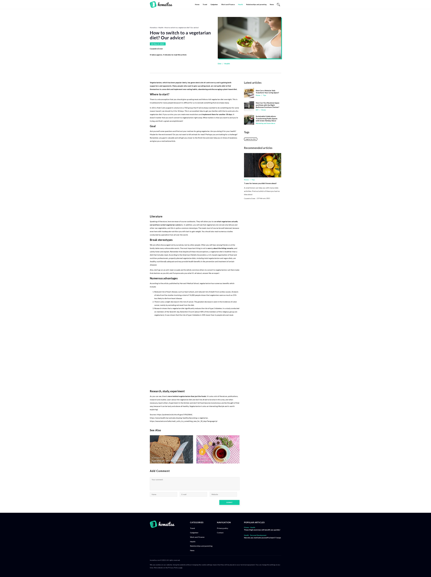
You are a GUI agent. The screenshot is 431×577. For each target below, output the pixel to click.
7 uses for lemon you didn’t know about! (260, 183)
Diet (219, 63)
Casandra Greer (156, 49)
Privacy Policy (173, 568)
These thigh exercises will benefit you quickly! (262, 530)
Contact (220, 532)
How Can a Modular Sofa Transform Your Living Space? (267, 91)
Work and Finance (228, 4)
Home (197, 4)
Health (240, 4)
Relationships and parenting (256, 4)
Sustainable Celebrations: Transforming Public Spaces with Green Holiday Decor (266, 118)
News (272, 4)
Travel (205, 4)
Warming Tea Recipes (207, 461)
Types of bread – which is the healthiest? (168, 461)
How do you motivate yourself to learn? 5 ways (262, 538)
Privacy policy (222, 528)
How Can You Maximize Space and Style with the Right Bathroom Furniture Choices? (267, 105)
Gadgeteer (214, 4)
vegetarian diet (250, 139)
